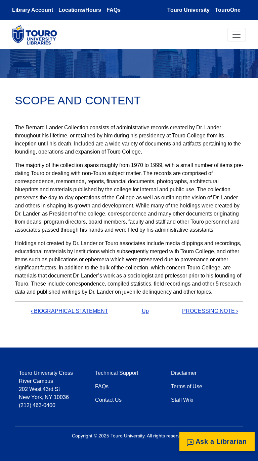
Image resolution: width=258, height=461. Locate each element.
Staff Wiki (182, 400)
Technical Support (116, 373)
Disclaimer (184, 373)
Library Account (32, 10)
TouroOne (228, 10)
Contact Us (108, 400)
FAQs (113, 10)
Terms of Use (186, 386)
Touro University (188, 10)
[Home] (37, 35)
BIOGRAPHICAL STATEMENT (69, 311)
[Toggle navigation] (236, 34)
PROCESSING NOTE (210, 311)
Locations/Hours (79, 10)
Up (145, 311)
